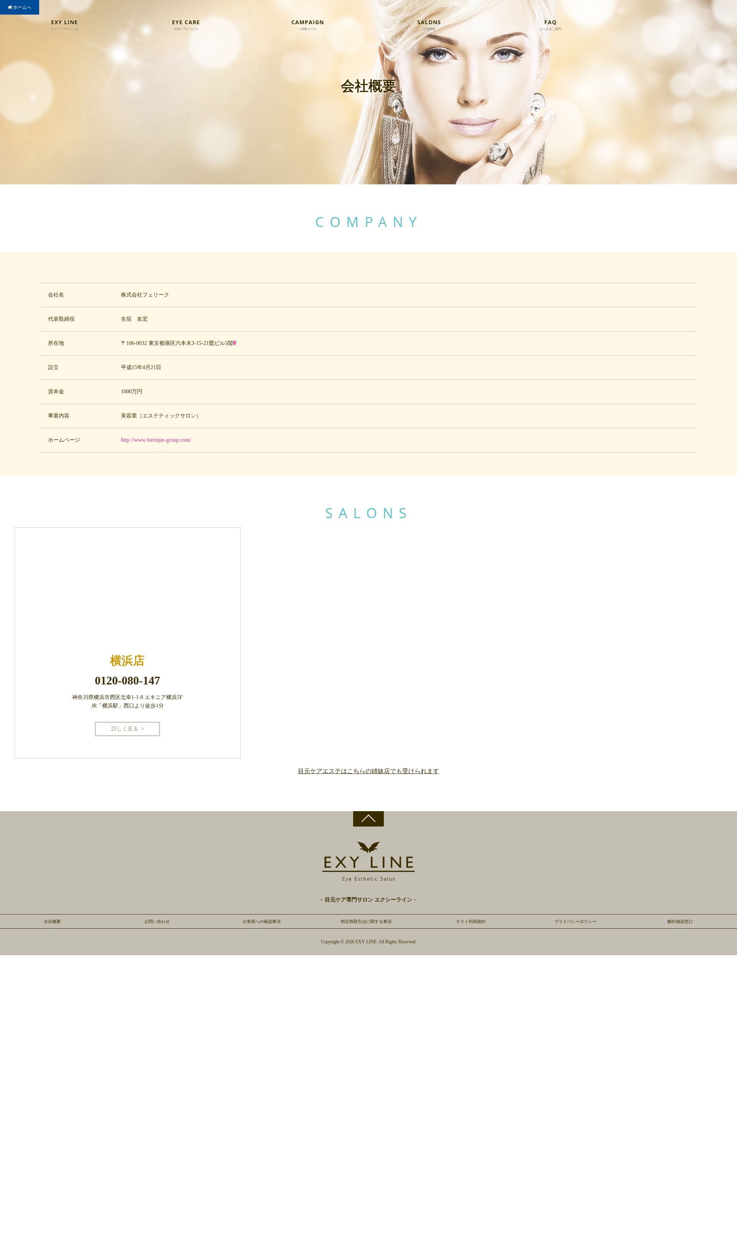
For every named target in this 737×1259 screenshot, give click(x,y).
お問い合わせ (157, 921)
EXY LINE (64, 25)
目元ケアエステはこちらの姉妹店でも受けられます (368, 771)
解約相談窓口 (680, 921)
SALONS (429, 25)
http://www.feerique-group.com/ (156, 440)
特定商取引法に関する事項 (366, 921)
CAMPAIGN (307, 25)
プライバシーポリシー (575, 921)
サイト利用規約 (471, 921)
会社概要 (52, 921)
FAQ (550, 25)
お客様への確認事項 (262, 921)
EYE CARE (186, 25)
